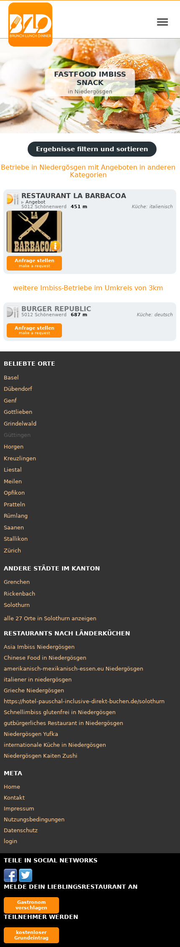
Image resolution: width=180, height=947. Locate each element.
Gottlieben (18, 412)
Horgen (13, 447)
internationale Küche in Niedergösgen (55, 745)
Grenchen (17, 582)
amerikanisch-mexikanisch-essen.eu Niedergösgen (73, 669)
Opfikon (14, 493)
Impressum (19, 808)
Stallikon (16, 539)
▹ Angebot (33, 202)
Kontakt (14, 798)
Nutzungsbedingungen (34, 819)
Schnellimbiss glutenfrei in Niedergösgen (60, 712)
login (10, 841)
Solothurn (17, 605)
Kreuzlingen (20, 458)
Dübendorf (18, 389)
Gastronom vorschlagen (31, 905)
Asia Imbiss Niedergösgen (39, 647)
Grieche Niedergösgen (34, 690)
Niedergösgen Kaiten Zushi (40, 756)
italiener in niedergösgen (38, 679)
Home (12, 787)
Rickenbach (19, 594)
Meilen (13, 481)
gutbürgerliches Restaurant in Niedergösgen (63, 723)
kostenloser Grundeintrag (31, 935)
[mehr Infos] (34, 232)
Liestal (13, 470)
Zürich (12, 550)
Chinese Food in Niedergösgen (45, 658)
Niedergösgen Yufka (31, 734)
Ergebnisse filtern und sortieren (92, 149)
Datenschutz (21, 830)
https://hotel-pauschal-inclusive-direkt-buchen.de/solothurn (84, 701)
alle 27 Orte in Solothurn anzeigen (50, 618)
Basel (11, 377)
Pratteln (14, 504)
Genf (10, 400)
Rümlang (16, 516)
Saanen (14, 527)
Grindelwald (20, 424)
